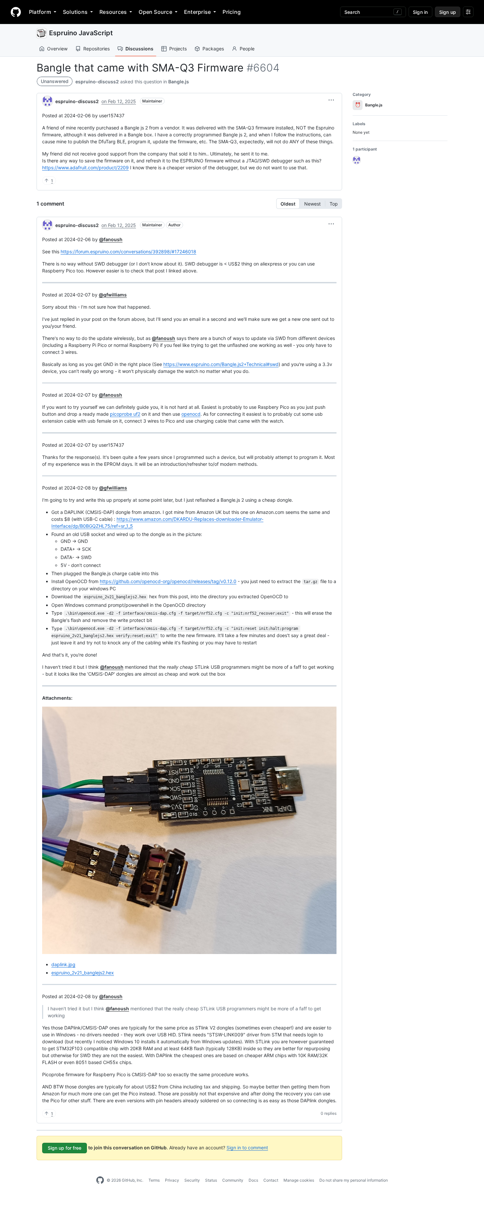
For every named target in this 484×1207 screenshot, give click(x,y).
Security (192, 1180)
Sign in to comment (247, 1147)
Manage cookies (298, 1180)
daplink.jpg (63, 964)
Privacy (172, 1180)
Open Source (155, 12)
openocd (191, 414)
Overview (57, 48)
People (247, 48)
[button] (331, 100)
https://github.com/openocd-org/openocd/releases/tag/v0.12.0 (168, 581)
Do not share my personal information (353, 1180)
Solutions (75, 12)
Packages (213, 48)
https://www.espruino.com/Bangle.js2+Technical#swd (221, 364)
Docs (253, 1180)
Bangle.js (178, 81)
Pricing (232, 12)
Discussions (139, 48)
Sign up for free (64, 1148)
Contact (270, 1180)
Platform (40, 12)
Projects (178, 48)
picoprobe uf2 (125, 414)
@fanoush (110, 239)
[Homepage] (16, 12)
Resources (113, 12)
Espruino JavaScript (81, 33)
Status (211, 1180)
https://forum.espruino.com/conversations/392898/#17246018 (128, 251)
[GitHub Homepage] (100, 1180)
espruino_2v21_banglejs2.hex (82, 972)
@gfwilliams (113, 294)
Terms (154, 1180)
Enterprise (197, 12)
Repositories (96, 48)
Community (232, 1180)
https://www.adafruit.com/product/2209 (85, 167)
